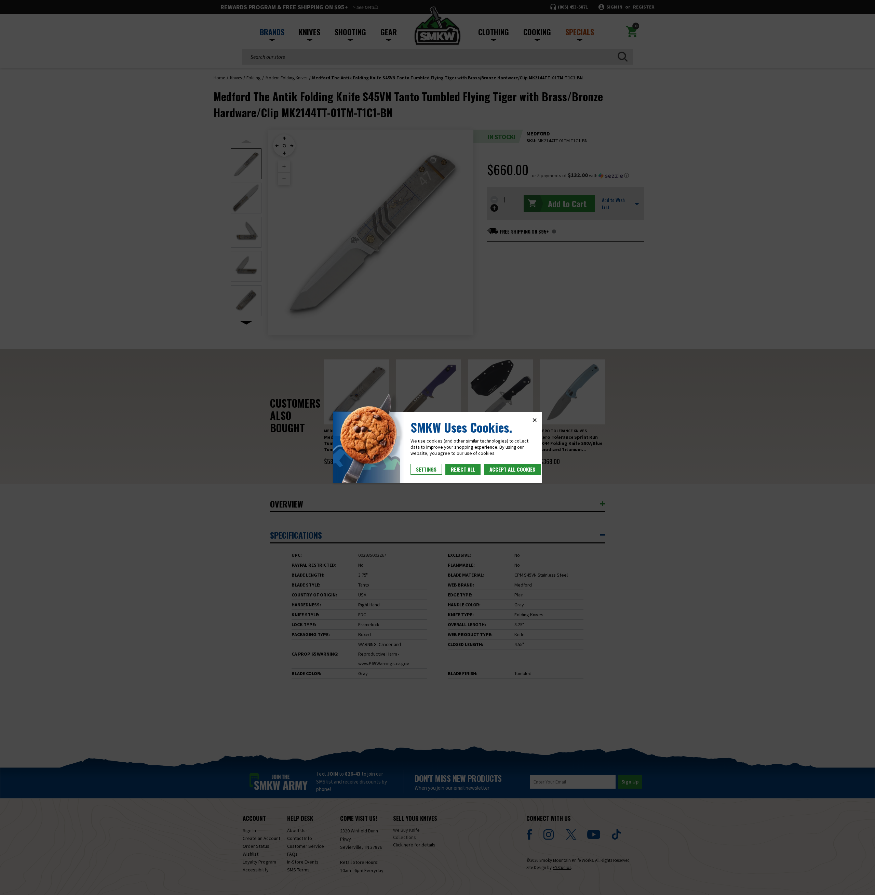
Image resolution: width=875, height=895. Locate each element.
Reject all (463, 469)
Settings (426, 469)
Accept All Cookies (512, 469)
